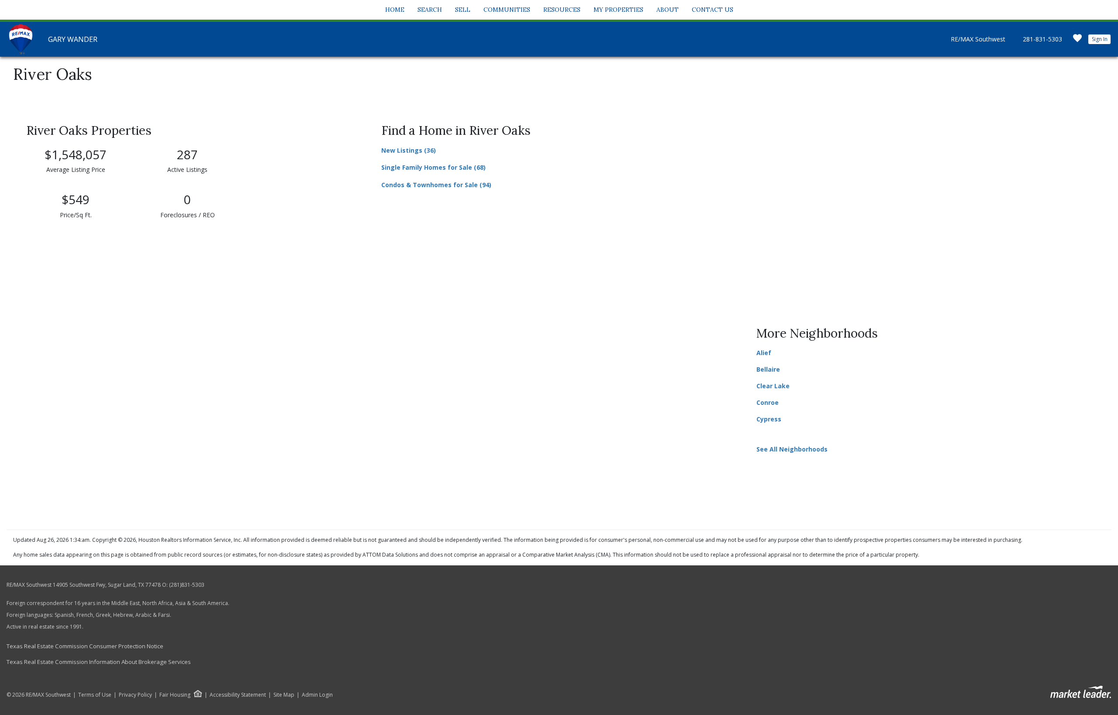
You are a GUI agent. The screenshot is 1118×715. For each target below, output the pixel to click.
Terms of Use (94, 694)
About (667, 10)
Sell (462, 10)
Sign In (1100, 39)
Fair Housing (174, 694)
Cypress (768, 419)
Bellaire (768, 369)
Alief (763, 353)
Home (394, 10)
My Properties (618, 10)
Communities (506, 10)
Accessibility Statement (238, 694)
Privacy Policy (135, 694)
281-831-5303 (1042, 39)
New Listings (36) (408, 150)
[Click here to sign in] (1077, 41)
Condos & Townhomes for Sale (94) (436, 185)
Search (430, 10)
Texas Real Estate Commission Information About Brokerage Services (99, 662)
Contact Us (712, 10)
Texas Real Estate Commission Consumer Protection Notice (85, 646)
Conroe (767, 402)
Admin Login (317, 694)
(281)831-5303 (186, 584)
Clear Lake (773, 386)
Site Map (283, 694)
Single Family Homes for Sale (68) (433, 167)
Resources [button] (561, 10)
